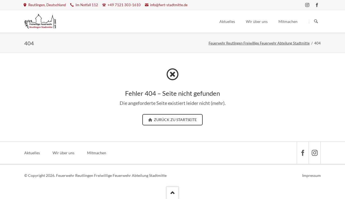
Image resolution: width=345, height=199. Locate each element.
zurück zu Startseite (175, 119)
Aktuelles (32, 152)
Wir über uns (63, 152)
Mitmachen (96, 152)
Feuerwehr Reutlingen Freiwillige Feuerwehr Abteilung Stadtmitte (259, 43)
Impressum (311, 175)
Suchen (316, 21)
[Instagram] (307, 5)
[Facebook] (317, 5)
